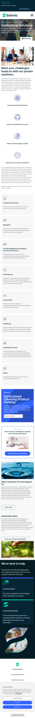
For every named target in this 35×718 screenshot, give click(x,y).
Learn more (9, 507)
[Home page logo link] (17, 664)
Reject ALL (17, 707)
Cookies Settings (17, 715)
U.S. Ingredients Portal (17, 674)
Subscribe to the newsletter (17, 453)
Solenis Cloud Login (17, 680)
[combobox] (13, 416)
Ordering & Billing (17, 669)
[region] (17, 697)
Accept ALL (17, 702)
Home (2, 22)
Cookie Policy (18, 693)
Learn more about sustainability (15, 539)
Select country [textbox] (9, 416)
